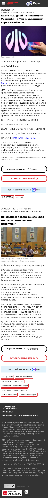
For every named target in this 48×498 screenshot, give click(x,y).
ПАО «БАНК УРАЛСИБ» (24, 138)
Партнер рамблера (23, 486)
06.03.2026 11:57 (7, 10)
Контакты (7, 412)
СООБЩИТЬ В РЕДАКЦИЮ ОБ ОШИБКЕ (20, 415)
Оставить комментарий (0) (24, 178)
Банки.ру (5, 83)
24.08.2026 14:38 (8, 209)
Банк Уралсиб (7, 57)
